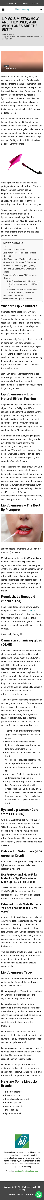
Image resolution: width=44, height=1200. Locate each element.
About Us (9, 4)
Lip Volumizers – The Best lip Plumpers (21, 259)
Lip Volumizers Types (13, 295)
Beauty (6, 66)
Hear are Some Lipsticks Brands (18, 299)
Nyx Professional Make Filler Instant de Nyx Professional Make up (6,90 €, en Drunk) (24, 284)
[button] (38, 1194)
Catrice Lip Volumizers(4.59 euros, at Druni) (20, 276)
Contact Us (34, 4)
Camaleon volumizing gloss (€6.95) (19, 266)
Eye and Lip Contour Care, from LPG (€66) (20, 270)
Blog (16, 4)
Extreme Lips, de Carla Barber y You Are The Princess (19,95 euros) (23, 291)
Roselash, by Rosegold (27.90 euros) (20, 262)
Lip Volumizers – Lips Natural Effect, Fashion (20, 254)
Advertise (24, 4)
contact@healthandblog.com (26, 1171)
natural (32, 610)
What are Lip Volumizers (14, 250)
